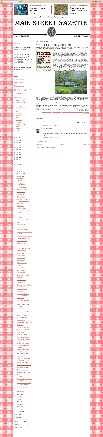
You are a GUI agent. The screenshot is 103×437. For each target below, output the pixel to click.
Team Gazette (20, 206)
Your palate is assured (22, 353)
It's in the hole (20, 253)
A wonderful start (21, 282)
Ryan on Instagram (19, 85)
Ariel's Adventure (21, 332)
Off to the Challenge (22, 208)
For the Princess (21, 192)
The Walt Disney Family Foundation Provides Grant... (23, 345)
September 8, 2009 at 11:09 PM (50, 137)
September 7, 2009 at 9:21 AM (50, 125)
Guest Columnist (20, 109)
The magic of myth (21, 243)
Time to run (20, 203)
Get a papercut (20, 291)
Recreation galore (21, 187)
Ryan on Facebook (19, 82)
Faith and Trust (21, 272)
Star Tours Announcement (23, 327)
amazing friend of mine (52, 47)
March (19, 406)
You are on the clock (22, 241)
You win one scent (21, 280)
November (20, 173)
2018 (17, 147)
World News (81, 112)
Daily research (20, 391)
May (18, 401)
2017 (17, 149)
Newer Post (39, 144)
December (20, 171)
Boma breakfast (21, 196)
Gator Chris (46, 128)
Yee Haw (19, 245)
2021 (17, 140)
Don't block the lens (22, 289)
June (18, 399)
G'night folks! (20, 265)
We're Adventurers (21, 250)
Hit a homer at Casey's (22, 317)
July (18, 396)
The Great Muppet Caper (23, 337)
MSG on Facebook (19, 79)
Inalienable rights (21, 320)
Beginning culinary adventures (24, 236)
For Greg (19, 217)
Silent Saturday (19, 120)
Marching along (21, 260)
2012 (17, 162)
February (19, 409)
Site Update (18, 122)
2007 (17, 417)
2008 (17, 414)
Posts (18, 424)
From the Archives (20, 104)
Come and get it (21, 255)
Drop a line (20, 61)
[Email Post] (77, 109)
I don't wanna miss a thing (23, 219)
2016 (17, 152)
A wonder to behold (21, 356)
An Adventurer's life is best (23, 248)
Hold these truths (21, 194)
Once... (17, 111)
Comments (19, 427)
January (19, 411)
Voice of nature (20, 298)
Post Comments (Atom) (49, 147)
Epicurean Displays (56, 112)
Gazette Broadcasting (21, 106)
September (20, 178)
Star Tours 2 (20, 325)
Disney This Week (46, 112)
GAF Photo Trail (21, 180)
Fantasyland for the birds (23, 329)
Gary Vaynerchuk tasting (23, 238)
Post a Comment (42, 141)
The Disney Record (73, 112)
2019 (17, 145)
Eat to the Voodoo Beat (22, 229)
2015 (17, 154)
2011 (17, 164)
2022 (17, 137)
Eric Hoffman (19, 93)
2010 (17, 167)
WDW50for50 (19, 126)
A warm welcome (21, 227)
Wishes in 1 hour (21, 267)
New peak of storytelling (23, 367)
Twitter (16, 76)
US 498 (19, 308)
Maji (18, 222)
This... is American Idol (22, 362)
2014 (17, 157)
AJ (43, 121)
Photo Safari (19, 115)
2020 (17, 142)
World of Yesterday (86, 112)
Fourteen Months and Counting (24, 322)
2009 (17, 169)
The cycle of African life (22, 369)
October (19, 176)
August (19, 394)
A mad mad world (21, 258)
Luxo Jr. (19, 214)
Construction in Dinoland (23, 275)
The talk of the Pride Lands (23, 372)
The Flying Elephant (22, 334)
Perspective (64, 112)
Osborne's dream (21, 315)
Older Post (86, 144)
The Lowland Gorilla (22, 277)
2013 (17, 159)
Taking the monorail (22, 263)
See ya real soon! (21, 189)
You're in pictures (21, 224)
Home (62, 144)
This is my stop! (21, 270)
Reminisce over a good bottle (24, 365)
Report (17, 117)
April (18, 404)
